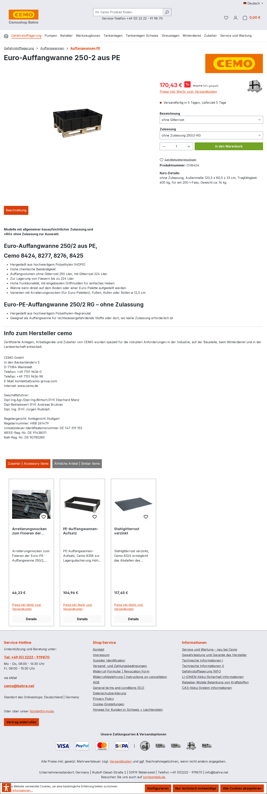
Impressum (101, 655)
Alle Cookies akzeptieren (242, 788)
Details (31, 619)
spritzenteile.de (154, 777)
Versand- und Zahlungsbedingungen (120, 666)
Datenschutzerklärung (109, 693)
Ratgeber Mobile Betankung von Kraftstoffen (215, 682)
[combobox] (127, 12)
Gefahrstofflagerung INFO (201, 671)
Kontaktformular (42, 711)
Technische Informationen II (203, 666)
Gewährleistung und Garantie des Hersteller (214, 655)
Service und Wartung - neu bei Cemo (209, 649)
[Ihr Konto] (235, 17)
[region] (78, 123)
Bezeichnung (170, 113)
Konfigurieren (158, 788)
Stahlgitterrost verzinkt (126, 531)
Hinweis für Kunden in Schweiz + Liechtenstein (128, 710)
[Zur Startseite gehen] (23, 16)
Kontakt (98, 649)
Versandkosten (121, 761)
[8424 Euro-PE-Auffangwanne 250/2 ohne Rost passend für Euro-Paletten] (78, 123)
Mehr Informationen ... (19, 790)
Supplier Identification (109, 660)
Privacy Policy (103, 699)
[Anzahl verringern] (164, 146)
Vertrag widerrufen (21, 722)
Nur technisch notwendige (195, 788)
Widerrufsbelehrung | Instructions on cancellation (130, 677)
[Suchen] (166, 12)
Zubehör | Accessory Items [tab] (28, 463)
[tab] (16, 210)
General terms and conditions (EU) (118, 688)
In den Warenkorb (229, 146)
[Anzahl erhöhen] (189, 146)
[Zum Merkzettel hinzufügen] (43, 517)
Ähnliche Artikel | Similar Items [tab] (77, 463)
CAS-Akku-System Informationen (207, 688)
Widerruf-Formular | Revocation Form (121, 671)
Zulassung (168, 129)
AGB (96, 682)
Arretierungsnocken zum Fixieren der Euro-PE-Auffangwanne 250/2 (30, 531)
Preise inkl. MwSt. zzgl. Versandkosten (188, 92)
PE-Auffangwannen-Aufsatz (80, 531)
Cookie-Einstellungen (108, 704)
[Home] (6, 36)
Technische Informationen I (202, 660)
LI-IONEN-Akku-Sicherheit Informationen (213, 677)
